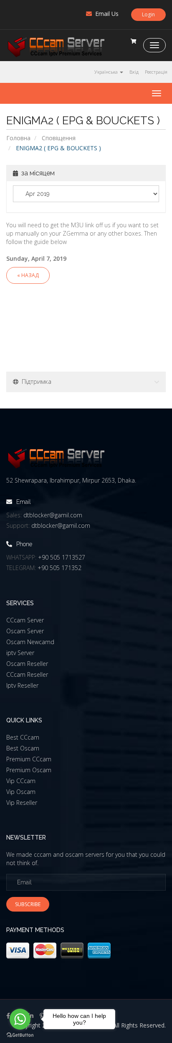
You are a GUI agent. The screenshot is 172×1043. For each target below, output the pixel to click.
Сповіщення (59, 138)
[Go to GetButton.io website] (20, 1035)
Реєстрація (156, 72)
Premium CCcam (28, 759)
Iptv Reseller (22, 685)
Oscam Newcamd (30, 642)
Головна (18, 138)
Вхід (134, 72)
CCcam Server (25, 620)
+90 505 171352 (59, 568)
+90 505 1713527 (61, 557)
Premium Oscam (28, 770)
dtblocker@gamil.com (52, 515)
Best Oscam (22, 748)
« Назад (28, 275)
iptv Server (20, 653)
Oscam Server (25, 631)
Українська (106, 72)
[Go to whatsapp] (20, 1019)
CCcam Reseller (27, 674)
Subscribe (27, 904)
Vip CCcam (20, 781)
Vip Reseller (21, 803)
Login (148, 14)
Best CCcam (22, 737)
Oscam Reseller (27, 664)
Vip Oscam (20, 792)
